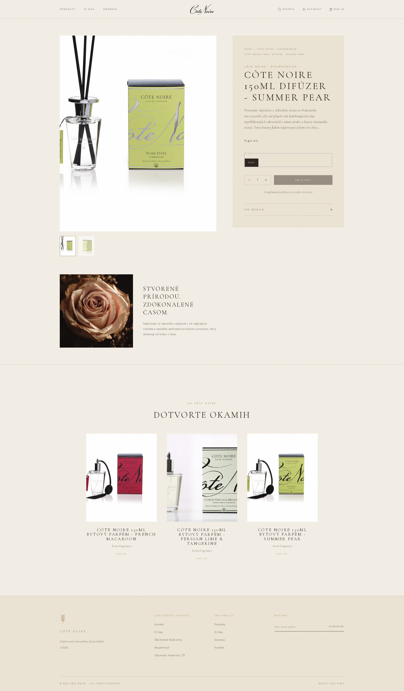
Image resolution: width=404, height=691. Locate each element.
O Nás (89, 9)
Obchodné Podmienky (168, 640)
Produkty (68, 9)
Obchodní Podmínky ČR (170, 655)
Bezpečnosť (162, 648)
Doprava (110, 9)
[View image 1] (68, 246)
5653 (251, 162)
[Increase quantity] (266, 180)
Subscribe (336, 626)
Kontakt (159, 624)
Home (248, 49)
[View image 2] (86, 246)
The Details (254, 209)
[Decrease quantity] (249, 180)
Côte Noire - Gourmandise (277, 49)
